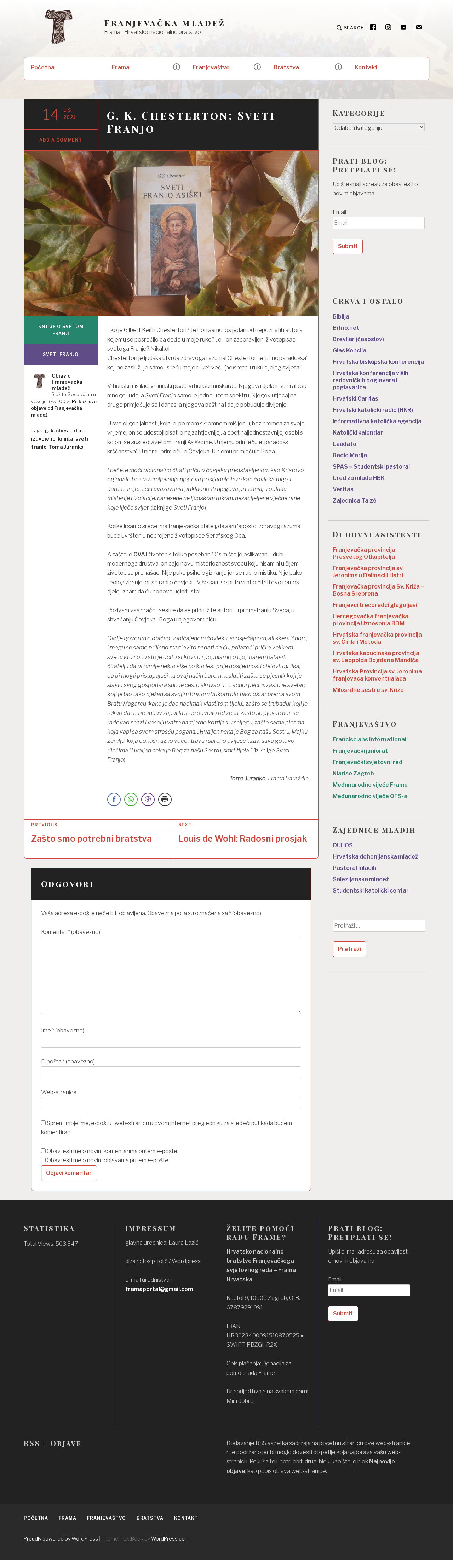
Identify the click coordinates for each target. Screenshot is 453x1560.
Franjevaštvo (211, 67)
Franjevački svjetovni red (367, 762)
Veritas (343, 489)
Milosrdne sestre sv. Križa (368, 690)
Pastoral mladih (355, 868)
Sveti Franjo (61, 354)
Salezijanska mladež (361, 879)
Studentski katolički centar (371, 890)
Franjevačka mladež (165, 23)
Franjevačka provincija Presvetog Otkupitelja (364, 553)
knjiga (65, 439)
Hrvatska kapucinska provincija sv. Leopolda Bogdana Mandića (376, 657)
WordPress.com (170, 1539)
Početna (43, 67)
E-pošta (68, 1061)
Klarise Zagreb (353, 773)
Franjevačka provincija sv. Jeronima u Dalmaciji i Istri (368, 572)
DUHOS (343, 845)
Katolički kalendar (358, 432)
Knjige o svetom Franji (61, 330)
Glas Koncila (349, 350)
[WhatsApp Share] (131, 799)
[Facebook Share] (114, 799)
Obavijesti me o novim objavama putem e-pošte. (108, 1160)
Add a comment (60, 140)
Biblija (341, 316)
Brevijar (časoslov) (358, 339)
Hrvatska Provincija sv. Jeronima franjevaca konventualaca (377, 675)
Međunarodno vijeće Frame (370, 784)
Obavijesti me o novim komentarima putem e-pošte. (112, 1151)
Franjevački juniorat (360, 750)
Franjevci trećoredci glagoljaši (375, 605)
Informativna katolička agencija (377, 421)
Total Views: (40, 1243)
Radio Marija (350, 455)
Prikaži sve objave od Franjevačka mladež (64, 408)
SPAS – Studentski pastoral (371, 466)
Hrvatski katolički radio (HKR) (373, 410)
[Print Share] (165, 799)
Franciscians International (369, 739)
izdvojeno (43, 439)
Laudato (344, 444)
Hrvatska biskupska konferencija (378, 362)
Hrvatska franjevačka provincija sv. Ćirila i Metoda (377, 638)
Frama (121, 67)
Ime (62, 1030)
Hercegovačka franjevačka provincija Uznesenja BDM (370, 620)
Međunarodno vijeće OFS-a (370, 796)
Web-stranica (58, 1092)
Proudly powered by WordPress (61, 1539)
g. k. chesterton (65, 431)
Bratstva (286, 67)
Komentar (70, 932)
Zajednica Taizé (355, 500)
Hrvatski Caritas (355, 398)
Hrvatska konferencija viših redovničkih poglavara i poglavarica (370, 380)
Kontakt (366, 67)
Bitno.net (346, 328)
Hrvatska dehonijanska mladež (375, 856)
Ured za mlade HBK (359, 478)
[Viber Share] (148, 799)
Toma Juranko (66, 447)
